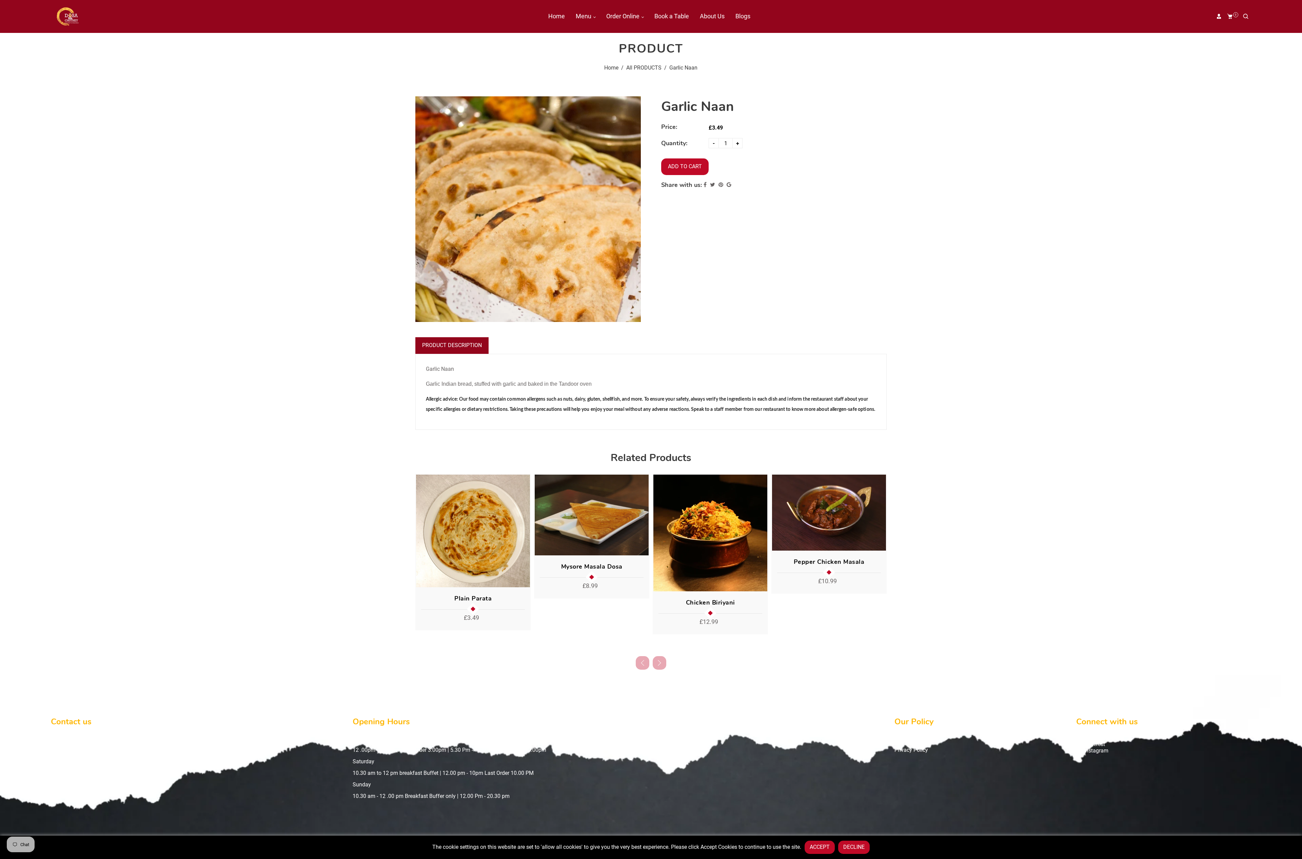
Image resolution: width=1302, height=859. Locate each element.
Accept (820, 847)
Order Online (623, 16)
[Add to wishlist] (523, 531)
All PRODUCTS (644, 67)
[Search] (1246, 16)
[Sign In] (1219, 16)
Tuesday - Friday (372, 738)
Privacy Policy (911, 750)
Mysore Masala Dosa (592, 566)
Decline (854, 847)
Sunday (362, 784)
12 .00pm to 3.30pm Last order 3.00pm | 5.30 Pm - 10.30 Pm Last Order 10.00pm (449, 750)
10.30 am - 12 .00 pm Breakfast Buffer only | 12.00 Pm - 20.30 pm (431, 796)
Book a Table (671, 16)
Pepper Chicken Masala (829, 562)
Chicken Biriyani (710, 602)
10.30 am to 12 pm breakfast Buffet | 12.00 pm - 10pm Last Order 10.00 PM (443, 773)
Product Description (452, 345)
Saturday (363, 761)
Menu (584, 16)
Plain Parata (473, 598)
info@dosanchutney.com (91, 761)
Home (556, 16)
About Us (712, 16)
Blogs (742, 16)
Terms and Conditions (920, 738)
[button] (659, 663)
